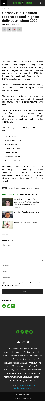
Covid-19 (11, 188)
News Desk (5, 24)
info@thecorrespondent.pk (26, 385)
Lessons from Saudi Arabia (25, 222)
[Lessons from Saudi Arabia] (7, 225)
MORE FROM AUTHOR (28, 195)
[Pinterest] (14, 29)
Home (4, 8)
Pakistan (37, 188)
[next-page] (7, 233)
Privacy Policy (27, 398)
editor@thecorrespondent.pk (22, 388)
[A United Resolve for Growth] (7, 214)
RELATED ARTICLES (10, 195)
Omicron (29, 188)
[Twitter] (9, 29)
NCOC (23, 188)
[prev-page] (3, 233)
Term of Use (18, 398)
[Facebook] (4, 29)
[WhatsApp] (19, 29)
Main (9, 8)
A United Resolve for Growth (26, 212)
